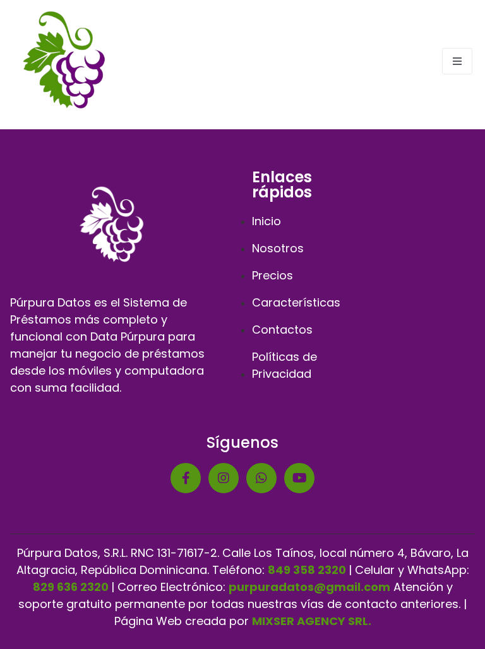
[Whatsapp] (261, 478)
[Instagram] (223, 478)
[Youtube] (299, 478)
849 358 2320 (307, 570)
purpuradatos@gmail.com (309, 587)
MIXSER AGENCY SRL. (311, 621)
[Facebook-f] (186, 478)
